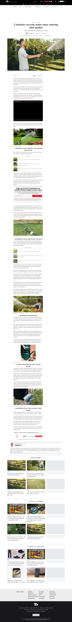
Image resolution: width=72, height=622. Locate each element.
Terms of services (26, 198)
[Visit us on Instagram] (48, 1)
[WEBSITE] (19, 445)
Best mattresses (41, 598)
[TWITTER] (17, 445)
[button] (28, 436)
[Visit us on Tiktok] (51, 1)
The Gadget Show (46, 6)
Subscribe (61, 1)
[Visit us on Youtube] (46, 1)
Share (16, 75)
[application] (28, 111)
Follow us (36, 75)
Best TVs (40, 594)
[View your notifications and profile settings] (58, 1)
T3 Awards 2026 (37, 6)
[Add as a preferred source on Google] (36, 615)
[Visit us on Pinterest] (44, 1)
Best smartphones (42, 596)
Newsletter (41, 75)
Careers (46, 609)
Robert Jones (31, 33)
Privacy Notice (16, 199)
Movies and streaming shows (33, 596)
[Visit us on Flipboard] (49, 1)
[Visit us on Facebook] (41, 1)
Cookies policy (33, 609)
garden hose (20, 96)
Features (44, 33)
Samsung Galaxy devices (32, 594)
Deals (20, 6)
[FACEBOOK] (16, 445)
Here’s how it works (48, 35)
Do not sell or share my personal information (36, 611)
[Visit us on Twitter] (43, 1)
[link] (18, 436)
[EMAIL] (21, 445)
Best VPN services (31, 598)
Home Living (34, 22)
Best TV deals (51, 596)
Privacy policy (27, 609)
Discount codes (52, 598)
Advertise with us (40, 609)
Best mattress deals (52, 594)
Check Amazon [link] (38, 436)
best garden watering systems (24, 212)
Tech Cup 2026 (55, 6)
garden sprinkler (27, 96)
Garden (38, 22)
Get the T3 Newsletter (28, 6)
